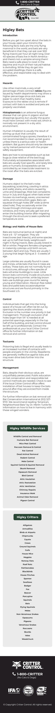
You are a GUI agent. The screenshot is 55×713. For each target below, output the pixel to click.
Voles (27, 635)
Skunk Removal (27, 468)
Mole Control (28, 461)
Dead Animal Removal (27, 454)
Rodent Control (27, 458)
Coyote (27, 539)
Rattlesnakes (27, 568)
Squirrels (27, 600)
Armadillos (27, 529)
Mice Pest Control (27, 444)
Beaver (27, 593)
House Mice (27, 554)
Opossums (27, 618)
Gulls (27, 550)
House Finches (27, 575)
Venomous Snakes (27, 625)
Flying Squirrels (27, 607)
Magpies (28, 557)
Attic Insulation (27, 479)
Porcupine (27, 596)
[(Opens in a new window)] (15, 690)
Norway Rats (27, 561)
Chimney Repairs (27, 490)
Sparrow (27, 579)
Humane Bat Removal (27, 440)
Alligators (27, 525)
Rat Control (27, 451)
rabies (38, 90)
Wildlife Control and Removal (27, 436)
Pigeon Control (27, 500)
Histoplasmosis (11, 112)
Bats (27, 603)
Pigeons (27, 621)
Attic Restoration (27, 483)
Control (7, 299)
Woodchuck (27, 639)
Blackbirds (27, 571)
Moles (27, 611)
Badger (27, 586)
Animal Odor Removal (27, 497)
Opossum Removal (27, 472)
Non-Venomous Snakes (27, 614)
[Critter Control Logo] (27, 13)
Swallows (27, 582)
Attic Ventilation (27, 486)
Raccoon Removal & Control (27, 447)
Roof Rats (27, 564)
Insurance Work (27, 493)
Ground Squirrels (28, 547)
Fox (27, 589)
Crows (27, 543)
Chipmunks (27, 536)
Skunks (27, 632)
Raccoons (27, 628)
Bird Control (27, 476)
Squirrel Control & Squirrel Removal (27, 465)
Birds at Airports (27, 532)
